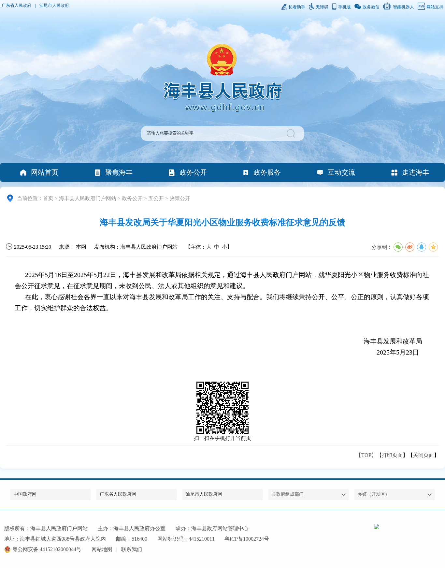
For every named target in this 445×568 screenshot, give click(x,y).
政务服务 (267, 172)
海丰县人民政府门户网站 (87, 198)
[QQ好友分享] (421, 247)
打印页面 (392, 455)
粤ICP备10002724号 (246, 539)
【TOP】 (366, 455)
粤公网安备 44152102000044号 (46, 549)
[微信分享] (398, 247)
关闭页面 (423, 455)
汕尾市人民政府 (54, 5)
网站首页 (44, 172)
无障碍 (322, 7)
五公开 (156, 198)
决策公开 (179, 198)
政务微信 (371, 7)
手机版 (344, 7)
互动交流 (341, 172)
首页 (48, 198)
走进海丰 (415, 172)
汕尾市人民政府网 (204, 494)
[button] (292, 133)
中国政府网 (25, 494)
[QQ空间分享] (433, 247)
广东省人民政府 (16, 5)
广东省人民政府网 (118, 494)
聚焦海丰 (119, 172)
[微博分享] (409, 247)
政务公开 (193, 172)
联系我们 (131, 549)
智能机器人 (403, 7)
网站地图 (102, 549)
